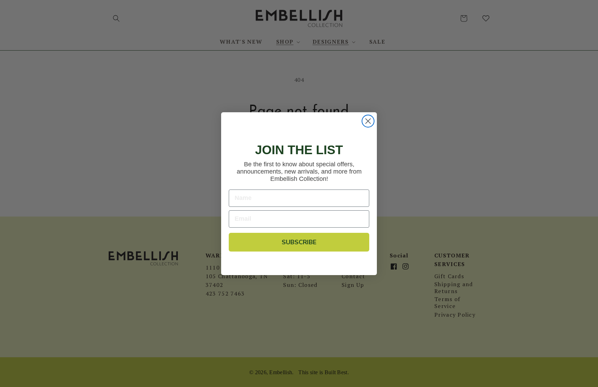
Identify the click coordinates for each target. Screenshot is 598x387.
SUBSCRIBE (299, 242)
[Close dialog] (368, 121)
